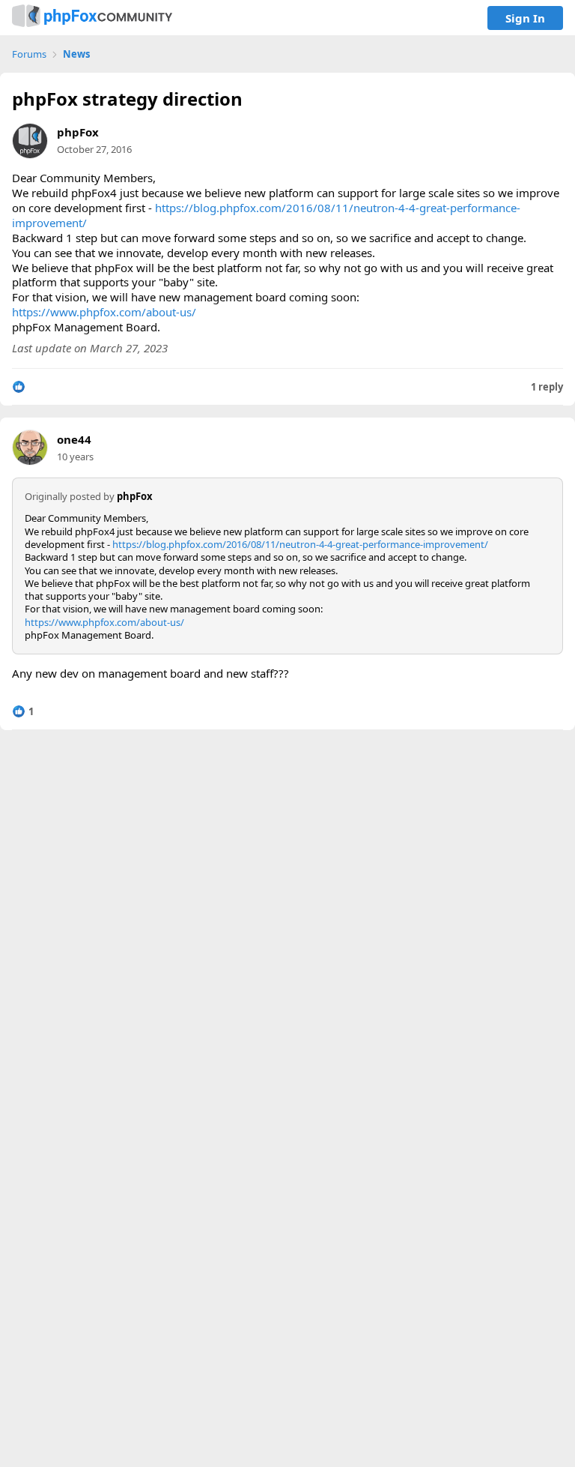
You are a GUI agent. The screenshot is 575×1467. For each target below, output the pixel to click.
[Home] (92, 17)
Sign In (525, 17)
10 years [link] (75, 456)
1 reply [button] (547, 387)
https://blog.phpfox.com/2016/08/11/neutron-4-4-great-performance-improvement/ (266, 215)
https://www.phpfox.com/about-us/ (104, 311)
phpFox (78, 131)
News (76, 54)
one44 (74, 440)
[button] (18, 387)
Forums (29, 54)
